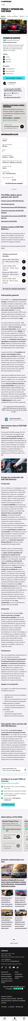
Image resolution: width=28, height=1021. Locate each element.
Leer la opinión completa (14, 78)
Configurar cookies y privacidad (8, 998)
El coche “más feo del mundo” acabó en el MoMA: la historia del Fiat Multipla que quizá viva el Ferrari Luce (20, 902)
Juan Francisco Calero (15, 418)
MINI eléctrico (7, 400)
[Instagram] (10, 968)
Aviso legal (3, 1002)
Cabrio (20, 331)
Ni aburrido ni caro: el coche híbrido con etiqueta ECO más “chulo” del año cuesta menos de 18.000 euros (7, 902)
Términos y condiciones (6, 996)
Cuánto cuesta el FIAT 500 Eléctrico (12, 201)
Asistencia (4, 950)
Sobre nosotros (4, 972)
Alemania (12, 1006)
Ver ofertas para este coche (12, 97)
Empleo (16, 972)
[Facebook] (2, 968)
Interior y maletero (12, 16)
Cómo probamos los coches (10, 42)
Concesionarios (18, 974)
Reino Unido (20, 1006)
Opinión (3, 16)
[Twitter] (6, 968)
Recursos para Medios (6, 976)
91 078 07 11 (8, 959)
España (5, 1006)
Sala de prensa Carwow (6, 978)
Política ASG (20, 998)
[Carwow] (6, 1)
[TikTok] (18, 968)
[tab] (3, 16)
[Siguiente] (27, 16)
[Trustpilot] (14, 988)
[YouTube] (14, 968)
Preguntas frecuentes (6, 974)
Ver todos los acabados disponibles (14, 289)
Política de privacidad (6, 1000)
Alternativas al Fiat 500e (9, 221)
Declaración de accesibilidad (18, 1000)
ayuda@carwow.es (14, 961)
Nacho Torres (12, 82)
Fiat (4, 4)
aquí (21, 318)
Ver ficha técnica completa (14, 183)
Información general (7, 204)
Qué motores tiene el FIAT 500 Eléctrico (13, 207)
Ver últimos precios (8, 804)
